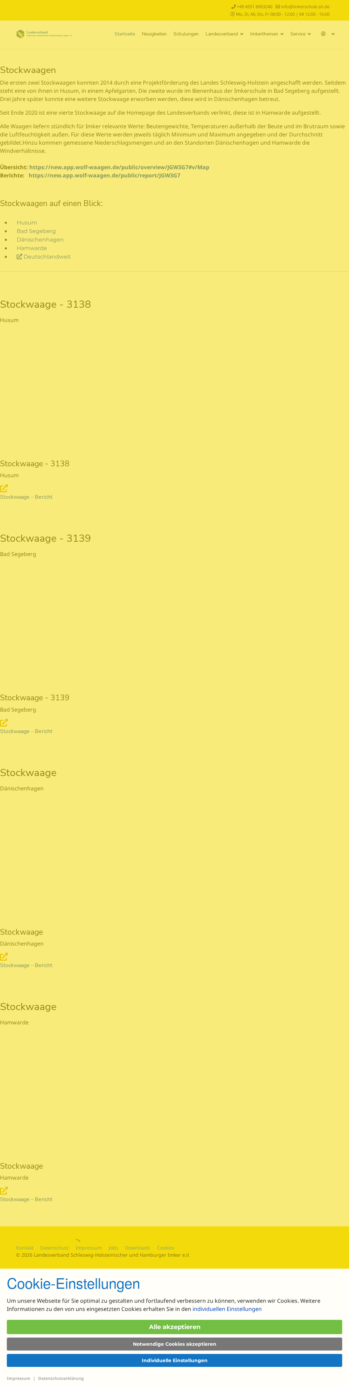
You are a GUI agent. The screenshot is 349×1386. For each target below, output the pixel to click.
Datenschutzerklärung (61, 1378)
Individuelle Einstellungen (175, 1360)
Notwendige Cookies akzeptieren (174, 1344)
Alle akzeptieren (174, 1327)
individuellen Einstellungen (227, 1309)
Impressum (18, 1378)
